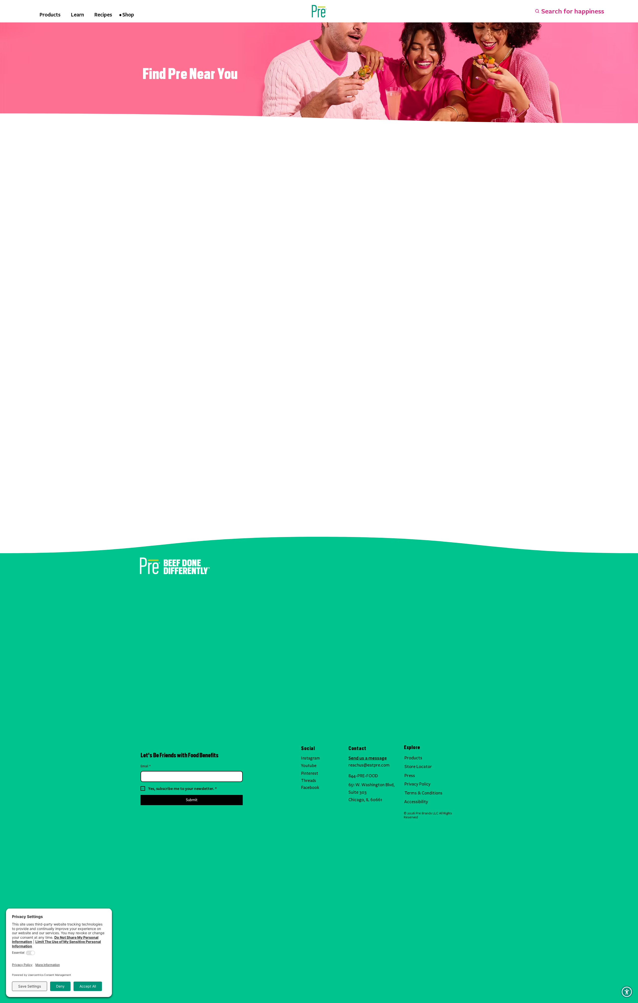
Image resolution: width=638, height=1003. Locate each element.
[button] (627, 992)
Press (409, 775)
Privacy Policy (417, 784)
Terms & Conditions (423, 793)
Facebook (310, 787)
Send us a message (367, 758)
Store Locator (418, 766)
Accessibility (416, 801)
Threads (308, 780)
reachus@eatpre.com (369, 765)
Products (413, 758)
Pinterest (309, 773)
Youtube (309, 765)
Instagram (310, 758)
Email (146, 766)
